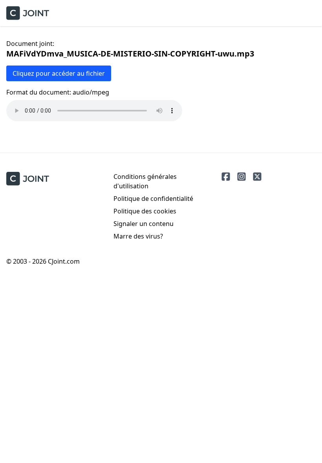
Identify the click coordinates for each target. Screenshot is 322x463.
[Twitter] (257, 176)
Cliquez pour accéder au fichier (59, 73)
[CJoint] (27, 179)
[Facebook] (226, 176)
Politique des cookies (144, 211)
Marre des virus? (138, 236)
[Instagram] (241, 176)
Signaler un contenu (143, 223)
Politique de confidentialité (153, 198)
